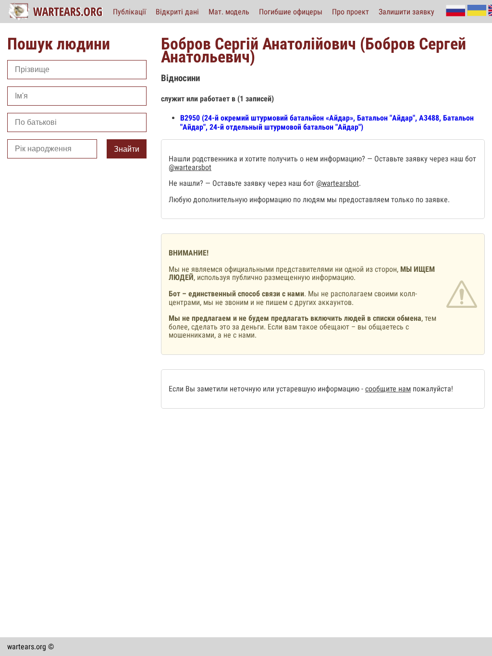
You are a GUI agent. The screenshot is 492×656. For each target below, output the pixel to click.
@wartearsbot (190, 167)
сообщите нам (388, 388)
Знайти (126, 149)
